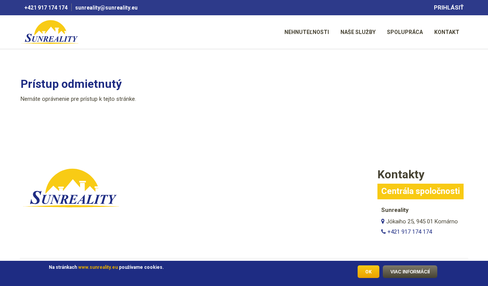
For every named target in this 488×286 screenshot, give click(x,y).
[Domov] (50, 31)
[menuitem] (307, 32)
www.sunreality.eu (98, 267)
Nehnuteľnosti (306, 32)
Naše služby (358, 32)
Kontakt (446, 32)
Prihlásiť (449, 7)
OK (368, 272)
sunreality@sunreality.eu (107, 8)
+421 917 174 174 (45, 8)
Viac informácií (410, 272)
